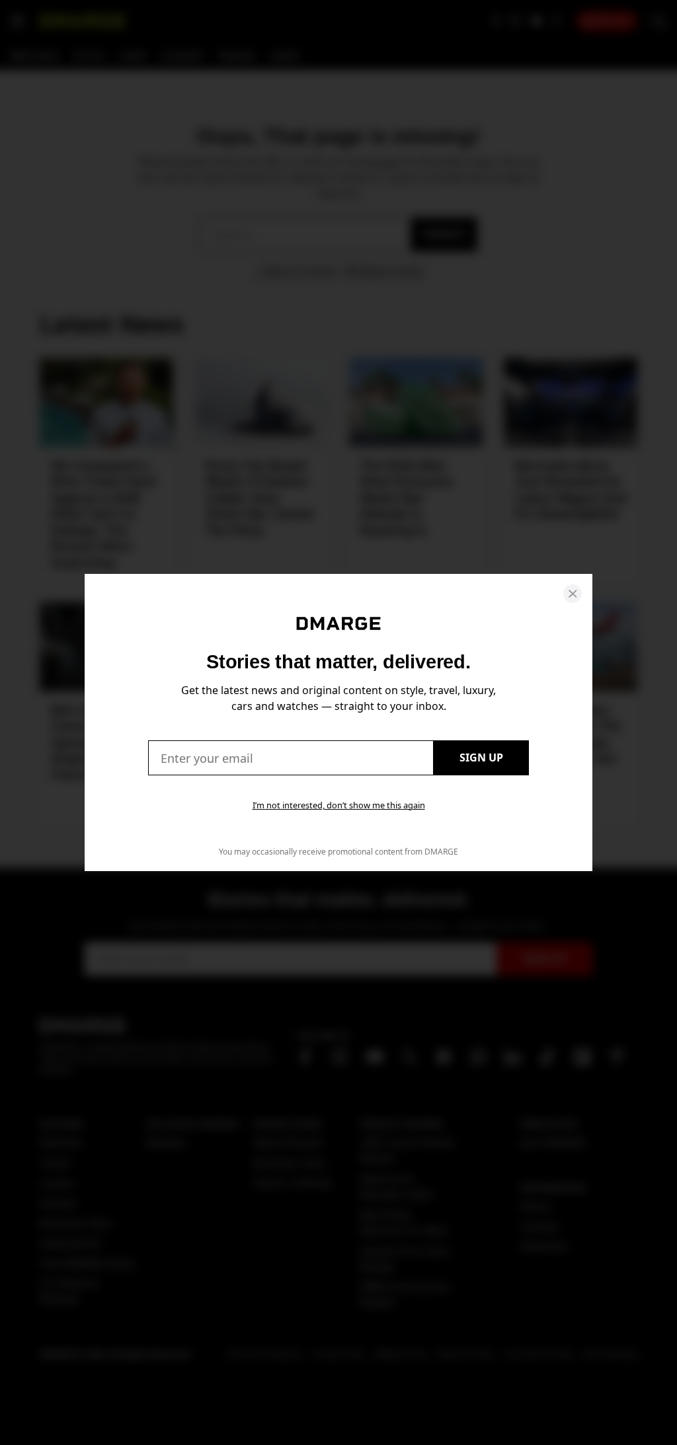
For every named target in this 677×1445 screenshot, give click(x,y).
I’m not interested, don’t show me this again (339, 805)
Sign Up (481, 757)
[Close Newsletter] (572, 593)
